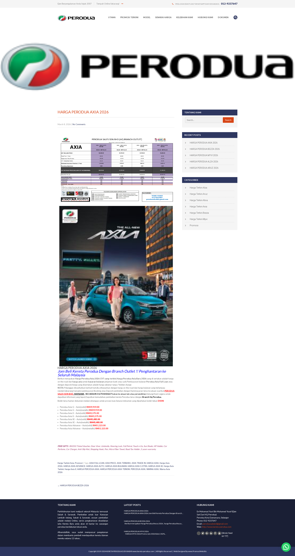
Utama (112, 17)
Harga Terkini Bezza (199, 213)
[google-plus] (207, 533)
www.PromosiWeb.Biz (197, 551)
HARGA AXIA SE (155, 466)
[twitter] (203, 533)
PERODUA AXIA (138, 469)
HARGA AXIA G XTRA (137, 466)
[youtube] (219, 533)
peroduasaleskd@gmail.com (215, 524)
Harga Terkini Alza (198, 187)
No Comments (79, 124)
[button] (286, 547)
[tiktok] (199, 533)
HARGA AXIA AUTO (95, 466)
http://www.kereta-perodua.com (216, 527)
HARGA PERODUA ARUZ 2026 (204, 168)
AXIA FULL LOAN (96, 463)
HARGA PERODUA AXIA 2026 (204, 142)
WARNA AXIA (152, 469)
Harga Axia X (70, 469)
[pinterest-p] (215, 533)
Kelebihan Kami (184, 17)
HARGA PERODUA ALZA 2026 (204, 161)
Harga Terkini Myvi (198, 219)
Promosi (79, 463)
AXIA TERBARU (124, 463)
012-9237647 (229, 3)
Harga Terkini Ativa (199, 200)
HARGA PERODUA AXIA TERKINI (115, 469)
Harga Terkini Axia (66, 463)
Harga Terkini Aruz (198, 194)
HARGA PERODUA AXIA (88, 469)
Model (146, 17)
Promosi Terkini (129, 17)
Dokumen (223, 17)
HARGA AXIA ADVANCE (74, 466)
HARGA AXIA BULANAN (116, 466)
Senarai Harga (163, 17)
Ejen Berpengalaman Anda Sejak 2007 (75, 3)
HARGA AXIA (153, 463)
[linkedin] (211, 533)
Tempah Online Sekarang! (108, 3)
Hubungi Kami (205, 17)
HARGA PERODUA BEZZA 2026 (73, 485)
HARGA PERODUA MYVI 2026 (204, 155)
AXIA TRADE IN (139, 463)
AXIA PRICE (110, 463)
